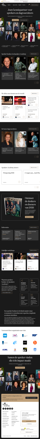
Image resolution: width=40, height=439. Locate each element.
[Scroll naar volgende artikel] (37, 187)
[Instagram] (3, 409)
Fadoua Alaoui (4, 148)
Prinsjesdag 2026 (8, 173)
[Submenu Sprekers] (11, 4)
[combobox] (33, 1)
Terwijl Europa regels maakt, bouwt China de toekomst (19, 108)
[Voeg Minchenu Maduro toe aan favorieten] (38, 133)
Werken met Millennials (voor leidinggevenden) (19, 261)
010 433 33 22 (25, 417)
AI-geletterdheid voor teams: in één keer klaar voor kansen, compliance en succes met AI (7, 263)
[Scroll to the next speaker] (37, 83)
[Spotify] (12, 409)
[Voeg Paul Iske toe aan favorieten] (38, 58)
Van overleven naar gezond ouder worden (32, 110)
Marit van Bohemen (18, 148)
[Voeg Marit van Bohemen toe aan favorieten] (25, 133)
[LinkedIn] (10, 409)
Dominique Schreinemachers (18, 74)
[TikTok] (8, 409)
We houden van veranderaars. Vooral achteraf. (6, 108)
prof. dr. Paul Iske (31, 73)
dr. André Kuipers (5, 73)
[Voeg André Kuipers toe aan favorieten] (12, 58)
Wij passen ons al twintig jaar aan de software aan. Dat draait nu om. (32, 99)
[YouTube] (6, 409)
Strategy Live (30, 261)
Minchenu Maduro (31, 148)
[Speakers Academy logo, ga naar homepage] (4, 5)
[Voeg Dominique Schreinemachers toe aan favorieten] (25, 58)
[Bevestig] (37, 1)
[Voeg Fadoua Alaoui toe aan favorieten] (12, 133)
